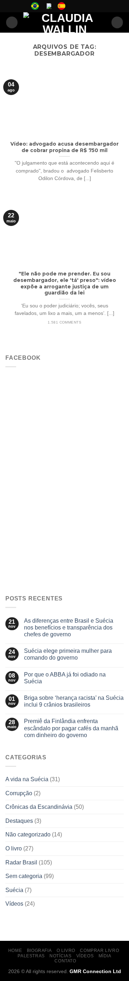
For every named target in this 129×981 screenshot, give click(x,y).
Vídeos (14, 904)
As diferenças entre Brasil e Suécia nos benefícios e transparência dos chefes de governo (68, 627)
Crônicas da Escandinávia (38, 807)
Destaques (19, 821)
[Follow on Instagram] (81, 6)
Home (15, 950)
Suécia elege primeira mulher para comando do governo (68, 654)
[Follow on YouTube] (94, 6)
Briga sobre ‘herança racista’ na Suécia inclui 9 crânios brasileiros (74, 701)
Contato (65, 960)
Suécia (14, 890)
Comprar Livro (99, 950)
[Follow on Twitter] (88, 6)
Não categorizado (28, 834)
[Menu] (12, 22)
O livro (13, 848)
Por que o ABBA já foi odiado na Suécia (65, 677)
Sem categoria (23, 876)
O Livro (66, 950)
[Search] (117, 22)
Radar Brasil (21, 862)
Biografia (39, 950)
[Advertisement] (64, 520)
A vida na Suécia (26, 779)
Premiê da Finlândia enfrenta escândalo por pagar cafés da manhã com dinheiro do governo (71, 728)
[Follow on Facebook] (74, 6)
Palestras (31, 955)
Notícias (60, 955)
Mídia (105, 955)
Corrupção (18, 793)
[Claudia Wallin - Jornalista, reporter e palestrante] (64, 22)
